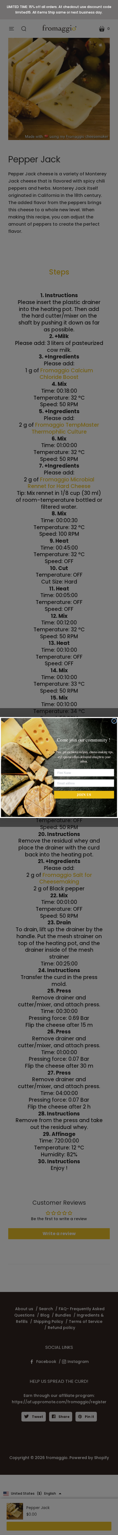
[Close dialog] (114, 721)
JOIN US (84, 794)
